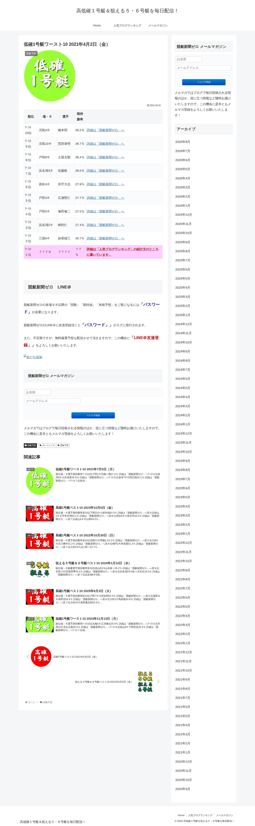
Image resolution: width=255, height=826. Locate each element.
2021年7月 (182, 698)
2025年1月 (182, 315)
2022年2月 (182, 634)
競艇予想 (32, 445)
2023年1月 (182, 533)
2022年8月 (182, 579)
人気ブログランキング (200, 815)
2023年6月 (182, 488)
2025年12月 (183, 214)
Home (181, 815)
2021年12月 (183, 652)
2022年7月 (182, 588)
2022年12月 (183, 543)
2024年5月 (182, 388)
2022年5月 (182, 606)
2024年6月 (182, 378)
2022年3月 (182, 625)
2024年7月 (182, 369)
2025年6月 (182, 269)
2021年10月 (183, 670)
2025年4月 (182, 287)
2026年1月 (182, 205)
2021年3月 (182, 734)
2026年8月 (182, 142)
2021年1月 (182, 752)
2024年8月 (182, 360)
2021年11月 (183, 661)
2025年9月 (182, 242)
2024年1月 (182, 424)
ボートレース (48, 445)
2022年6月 (182, 597)
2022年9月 (182, 570)
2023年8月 (182, 470)
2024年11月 (183, 333)
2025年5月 (182, 278)
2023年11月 (183, 442)
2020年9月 (182, 789)
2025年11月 (183, 224)
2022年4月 (182, 616)
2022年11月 (183, 552)
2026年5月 (182, 169)
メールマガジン (224, 815)
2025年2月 (182, 306)
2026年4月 (182, 178)
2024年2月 (182, 415)
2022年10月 (183, 561)
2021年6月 (182, 707)
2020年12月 (183, 761)
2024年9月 (182, 351)
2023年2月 (182, 524)
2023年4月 (182, 506)
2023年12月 (183, 433)
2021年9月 (182, 679)
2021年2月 (182, 743)
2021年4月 (182, 725)
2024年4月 (182, 397)
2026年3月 (182, 187)
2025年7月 (182, 260)
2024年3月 (182, 406)
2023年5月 (182, 497)
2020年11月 (183, 770)
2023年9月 (182, 461)
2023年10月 (183, 452)
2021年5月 (182, 716)
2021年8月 (182, 688)
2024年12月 (183, 324)
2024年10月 (183, 342)
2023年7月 (182, 479)
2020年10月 (183, 780)
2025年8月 (182, 251)
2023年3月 (182, 515)
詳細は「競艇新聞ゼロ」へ (105, 130)
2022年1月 (182, 643)
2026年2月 (182, 196)
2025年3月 (182, 297)
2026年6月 (182, 160)
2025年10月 (183, 233)
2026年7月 (182, 151)
